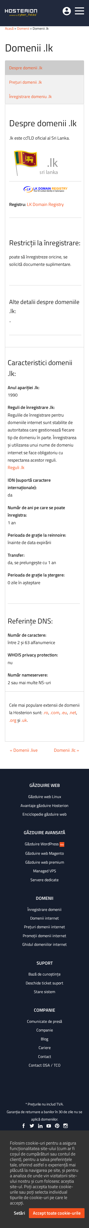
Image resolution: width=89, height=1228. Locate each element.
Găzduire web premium (44, 862)
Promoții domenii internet (44, 936)
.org (12, 720)
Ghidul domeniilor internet (44, 944)
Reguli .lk (16, 467)
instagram (65, 1126)
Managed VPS (44, 871)
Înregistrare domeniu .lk (30, 96)
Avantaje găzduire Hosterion (44, 805)
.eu (64, 712)
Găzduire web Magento (44, 853)
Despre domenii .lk (25, 68)
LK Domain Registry (45, 204)
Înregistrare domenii (44, 909)
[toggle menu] (79, 10)
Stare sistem (44, 992)
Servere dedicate (44, 880)
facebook (23, 1126)
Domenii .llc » (66, 750)
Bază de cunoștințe (44, 974)
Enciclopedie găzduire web (44, 814)
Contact (44, 1056)
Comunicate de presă (44, 1021)
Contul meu (67, 11)
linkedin (40, 1126)
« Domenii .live (24, 750)
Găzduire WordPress (44, 844)
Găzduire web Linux (44, 797)
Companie (44, 1030)
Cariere (45, 1048)
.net (72, 712)
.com (54, 712)
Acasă (9, 28)
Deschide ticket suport (44, 983)
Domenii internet (44, 918)
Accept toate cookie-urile (57, 1213)
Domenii (23, 28)
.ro (45, 712)
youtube (48, 1126)
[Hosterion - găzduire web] (21, 13)
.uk (24, 720)
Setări (19, 1213)
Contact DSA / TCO (45, 1065)
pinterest (57, 1126)
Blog (44, 1039)
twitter (32, 1126)
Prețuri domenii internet (44, 927)
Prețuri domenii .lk (25, 82)
